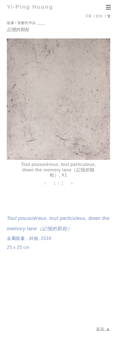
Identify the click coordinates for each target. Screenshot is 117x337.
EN (99, 16)
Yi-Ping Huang (30, 7)
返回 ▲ (103, 329)
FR (89, 16)
